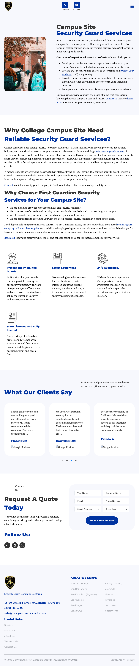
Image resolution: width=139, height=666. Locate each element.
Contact (8, 185)
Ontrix (74, 659)
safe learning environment (110, 151)
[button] (132, 6)
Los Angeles (32, 228)
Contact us (111, 98)
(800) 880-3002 (13, 608)
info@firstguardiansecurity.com (25, 613)
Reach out (9, 237)
